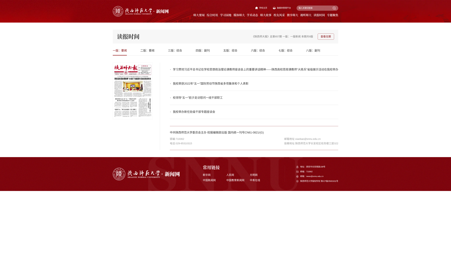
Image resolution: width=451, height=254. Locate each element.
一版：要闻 (120, 50)
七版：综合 (285, 50)
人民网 (230, 174)
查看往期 (326, 36)
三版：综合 (175, 50)
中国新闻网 (209, 180)
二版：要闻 (147, 50)
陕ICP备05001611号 (329, 181)
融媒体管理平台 (284, 8)
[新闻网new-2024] (141, 11)
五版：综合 (230, 50)
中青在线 (255, 180)
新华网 (207, 174)
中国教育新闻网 (235, 180)
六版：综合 (258, 50)
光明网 (254, 174)
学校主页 (263, 8)
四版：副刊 (203, 50)
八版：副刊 (313, 50)
